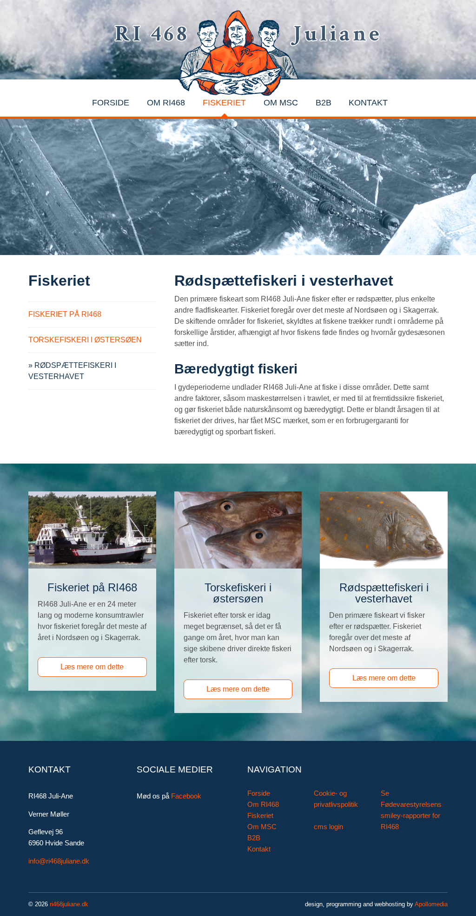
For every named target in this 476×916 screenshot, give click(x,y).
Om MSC (281, 102)
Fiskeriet (224, 102)
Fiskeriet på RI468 (64, 314)
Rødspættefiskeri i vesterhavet (72, 370)
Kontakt (368, 102)
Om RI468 (166, 102)
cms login (328, 827)
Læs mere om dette (92, 667)
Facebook (186, 796)
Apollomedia (431, 904)
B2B (323, 102)
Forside (110, 102)
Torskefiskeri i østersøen (85, 340)
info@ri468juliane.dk (58, 861)
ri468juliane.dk (69, 904)
